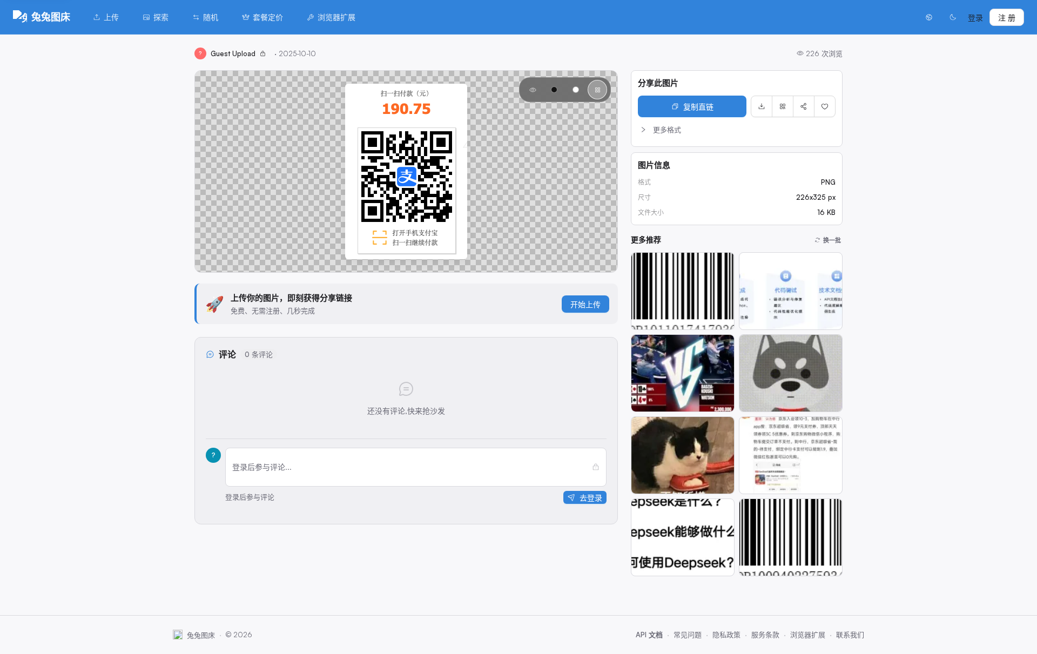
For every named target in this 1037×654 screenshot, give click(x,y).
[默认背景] (532, 89)
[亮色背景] (575, 89)
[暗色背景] (554, 89)
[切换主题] (952, 17)
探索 (161, 17)
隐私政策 (726, 634)
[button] (737, 129)
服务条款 (765, 634)
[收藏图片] (825, 106)
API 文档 (649, 634)
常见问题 (688, 634)
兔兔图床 (50, 17)
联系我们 (850, 634)
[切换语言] (929, 17)
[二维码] (782, 106)
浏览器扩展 (336, 17)
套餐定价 (268, 17)
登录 (975, 17)
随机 (210, 17)
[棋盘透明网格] (597, 89)
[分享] (803, 106)
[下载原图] (761, 106)
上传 (111, 17)
